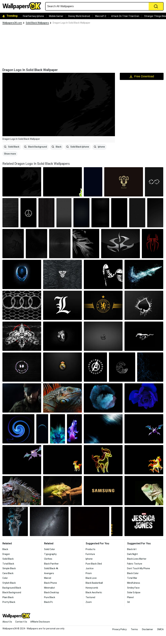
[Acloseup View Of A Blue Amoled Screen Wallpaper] (57, 428)
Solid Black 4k (51, 568)
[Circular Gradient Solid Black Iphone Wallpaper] (155, 212)
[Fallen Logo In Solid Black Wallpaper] (62, 274)
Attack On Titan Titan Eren (125, 16)
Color (5, 578)
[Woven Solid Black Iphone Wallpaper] (100, 212)
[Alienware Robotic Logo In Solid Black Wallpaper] (21, 274)
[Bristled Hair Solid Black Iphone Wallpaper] (36, 243)
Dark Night (132, 554)
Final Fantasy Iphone (33, 16)
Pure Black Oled (94, 563)
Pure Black (49, 597)
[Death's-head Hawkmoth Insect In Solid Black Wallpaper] (21, 336)
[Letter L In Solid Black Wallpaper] (62, 305)
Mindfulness (133, 583)
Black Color (133, 573)
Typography (50, 554)
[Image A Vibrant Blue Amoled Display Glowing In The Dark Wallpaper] (150, 367)
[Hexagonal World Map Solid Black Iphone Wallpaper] (13, 243)
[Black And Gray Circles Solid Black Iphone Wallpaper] (64, 212)
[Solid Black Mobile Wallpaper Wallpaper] (93, 181)
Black (58, 146)
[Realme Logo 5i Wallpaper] (117, 521)
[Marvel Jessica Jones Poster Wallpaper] (143, 521)
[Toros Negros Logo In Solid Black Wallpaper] (123, 181)
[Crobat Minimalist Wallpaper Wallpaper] (143, 428)
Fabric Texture (134, 563)
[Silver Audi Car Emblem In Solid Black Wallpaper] (21, 305)
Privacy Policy (119, 629)
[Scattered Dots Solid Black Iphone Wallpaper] (137, 212)
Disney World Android (79, 16)
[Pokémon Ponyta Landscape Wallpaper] (62, 459)
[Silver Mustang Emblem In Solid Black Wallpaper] (143, 336)
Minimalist (49, 587)
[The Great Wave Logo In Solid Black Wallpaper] (122, 367)
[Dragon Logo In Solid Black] (21, 181)
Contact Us (21, 621)
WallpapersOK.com (12, 22)
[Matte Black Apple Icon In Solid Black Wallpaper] (103, 336)
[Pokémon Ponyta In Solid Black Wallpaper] (143, 459)
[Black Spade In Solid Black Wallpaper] (143, 305)
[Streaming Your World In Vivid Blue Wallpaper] (18, 428)
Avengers (49, 573)
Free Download (144, 76)
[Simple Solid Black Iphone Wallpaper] (119, 212)
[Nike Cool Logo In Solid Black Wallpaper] (143, 274)
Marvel (47, 578)
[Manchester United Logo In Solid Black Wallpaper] (62, 336)
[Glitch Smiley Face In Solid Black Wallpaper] (21, 367)
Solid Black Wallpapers (37, 22)
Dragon (6, 554)
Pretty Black (8, 602)
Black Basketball (94, 583)
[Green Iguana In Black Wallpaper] (143, 490)
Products (90, 549)
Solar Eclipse (133, 592)
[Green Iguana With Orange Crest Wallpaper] (62, 398)
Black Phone (50, 583)
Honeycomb (92, 587)
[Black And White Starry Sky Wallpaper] (49, 521)
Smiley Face (133, 587)
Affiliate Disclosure (40, 621)
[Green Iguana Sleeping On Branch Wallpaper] (62, 490)
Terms (134, 629)
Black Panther (51, 563)
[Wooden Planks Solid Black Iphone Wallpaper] (46, 212)
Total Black (8, 563)
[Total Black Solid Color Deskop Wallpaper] (90, 521)
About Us (7, 621)
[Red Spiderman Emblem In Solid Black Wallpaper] (152, 243)
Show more (10, 153)
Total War (132, 578)
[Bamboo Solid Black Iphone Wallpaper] (10, 212)
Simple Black (9, 568)
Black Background (37, 146)
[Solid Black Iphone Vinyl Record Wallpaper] (60, 243)
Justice (90, 568)
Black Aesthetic (94, 592)
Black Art (131, 549)
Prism (89, 573)
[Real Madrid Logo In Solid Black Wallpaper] (62, 367)
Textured (90, 597)
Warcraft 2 (100, 16)
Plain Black (8, 597)
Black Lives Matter (136, 559)
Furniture (90, 554)
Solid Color (49, 549)
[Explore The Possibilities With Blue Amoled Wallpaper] (42, 428)
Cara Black (7, 573)
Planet (130, 597)
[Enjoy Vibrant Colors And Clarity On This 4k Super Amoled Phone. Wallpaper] (103, 490)
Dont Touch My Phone (138, 568)
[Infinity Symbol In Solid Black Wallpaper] (154, 181)
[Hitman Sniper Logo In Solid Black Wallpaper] (120, 243)
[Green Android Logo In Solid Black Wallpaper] (62, 181)
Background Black (11, 587)
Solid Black (13, 146)
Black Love (91, 578)
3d (128, 602)
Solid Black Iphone (79, 146)
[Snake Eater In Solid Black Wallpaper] (21, 398)
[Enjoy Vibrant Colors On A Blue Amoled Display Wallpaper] (103, 398)
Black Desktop (51, 592)
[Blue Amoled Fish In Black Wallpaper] (74, 428)
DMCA (160, 629)
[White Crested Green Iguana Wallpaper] (21, 490)
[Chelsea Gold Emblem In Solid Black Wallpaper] (103, 305)
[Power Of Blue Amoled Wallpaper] (103, 428)
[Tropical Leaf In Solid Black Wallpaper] (85, 243)
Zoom (89, 602)
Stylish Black (9, 583)
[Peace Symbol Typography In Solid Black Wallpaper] (28, 212)
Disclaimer (147, 629)
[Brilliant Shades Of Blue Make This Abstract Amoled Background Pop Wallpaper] (143, 398)
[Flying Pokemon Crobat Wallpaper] (21, 459)
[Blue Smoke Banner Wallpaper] (15, 521)
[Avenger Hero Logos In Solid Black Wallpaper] (95, 367)
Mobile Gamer (56, 16)
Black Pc (48, 602)
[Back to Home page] (23, 6)
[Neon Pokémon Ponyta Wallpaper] (103, 459)
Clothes (48, 559)
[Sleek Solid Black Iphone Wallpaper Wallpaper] (81, 212)
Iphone (101, 146)
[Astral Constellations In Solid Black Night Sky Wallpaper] (103, 274)
